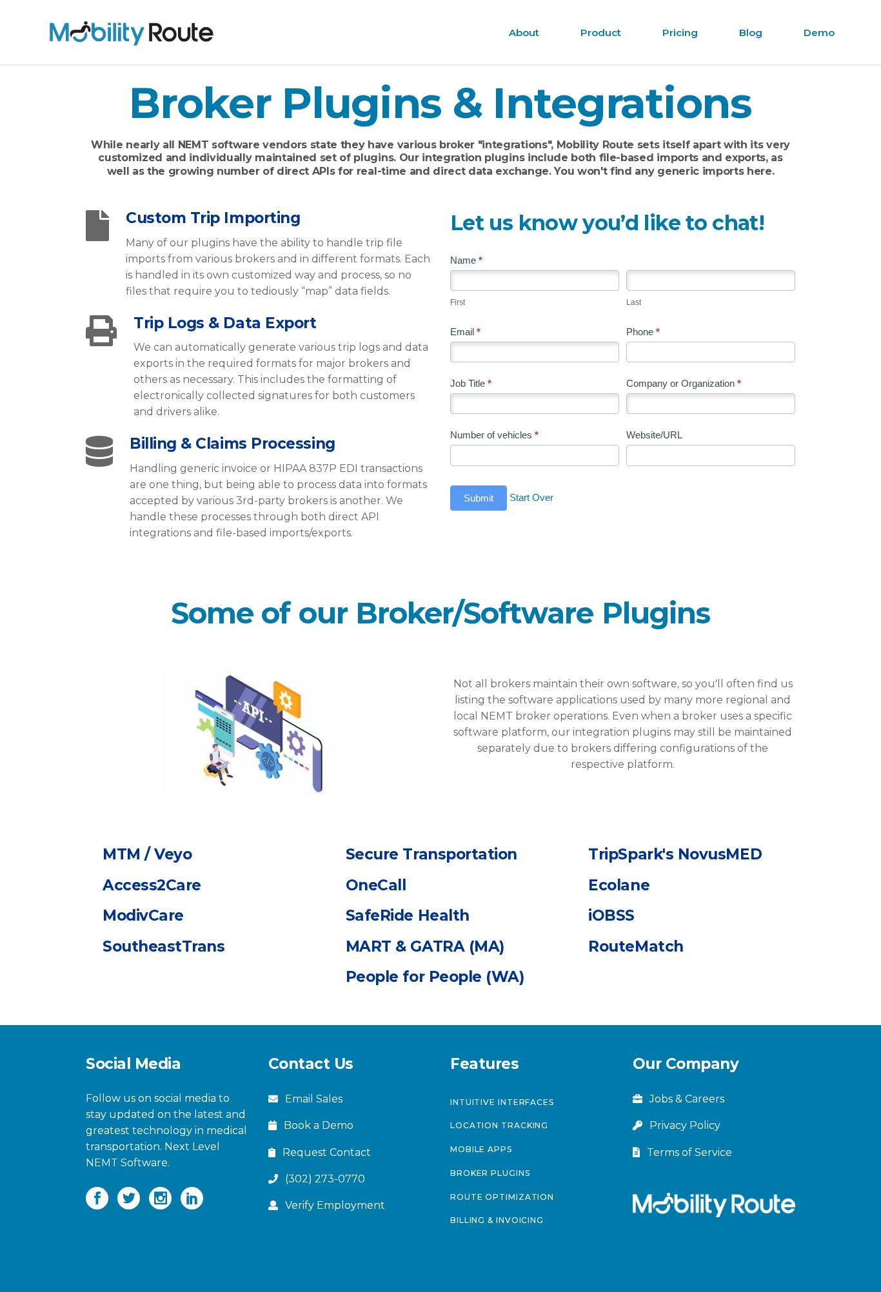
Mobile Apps (481, 1149)
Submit (478, 498)
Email (465, 331)
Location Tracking (499, 1125)
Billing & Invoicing (497, 1220)
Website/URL (654, 434)
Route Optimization (502, 1197)
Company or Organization (683, 383)
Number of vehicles (494, 434)
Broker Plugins (490, 1173)
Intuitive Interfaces (502, 1102)
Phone (643, 331)
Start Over (531, 496)
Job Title (470, 383)
